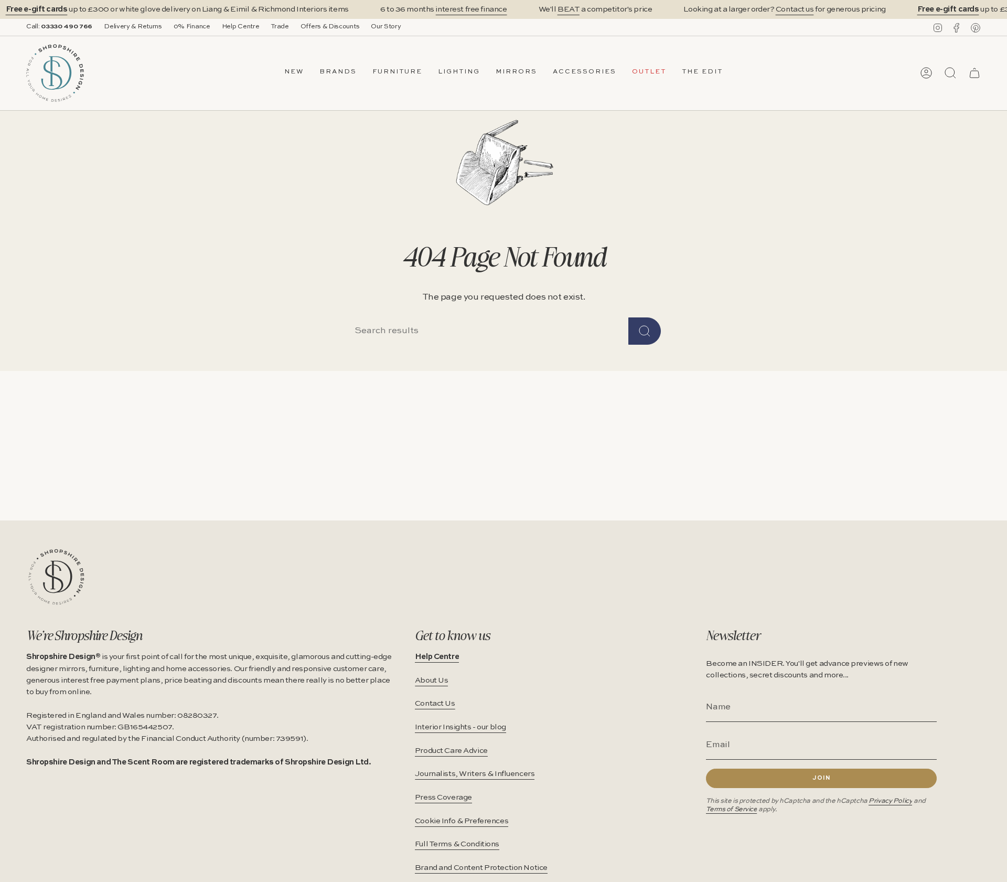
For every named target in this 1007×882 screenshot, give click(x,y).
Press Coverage (443, 797)
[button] (338, 73)
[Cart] (974, 73)
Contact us (795, 9)
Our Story (386, 27)
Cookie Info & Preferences (461, 821)
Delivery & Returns (133, 27)
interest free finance (471, 9)
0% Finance (192, 27)
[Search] (644, 331)
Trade (279, 27)
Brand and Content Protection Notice (481, 868)
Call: (59, 27)
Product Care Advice (451, 751)
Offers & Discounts (330, 27)
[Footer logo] (56, 577)
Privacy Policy (890, 801)
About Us (431, 680)
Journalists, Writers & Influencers (475, 774)
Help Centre (241, 27)
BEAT (569, 9)
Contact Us (435, 703)
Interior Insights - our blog (460, 727)
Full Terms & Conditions (457, 844)
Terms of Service (731, 809)
